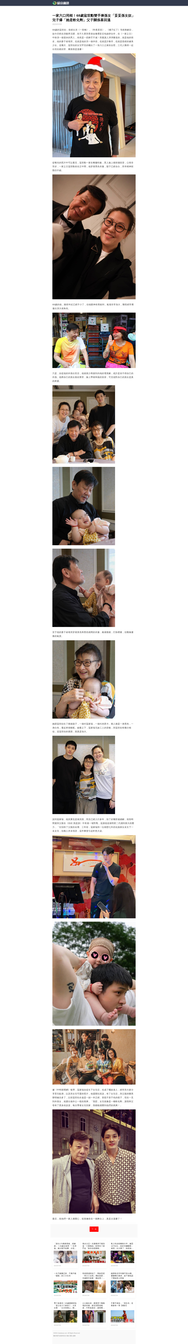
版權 (74, 1336)
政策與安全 (62, 1336)
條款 (67, 1336)
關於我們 (56, 1336)
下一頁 (94, 1229)
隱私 (71, 1336)
